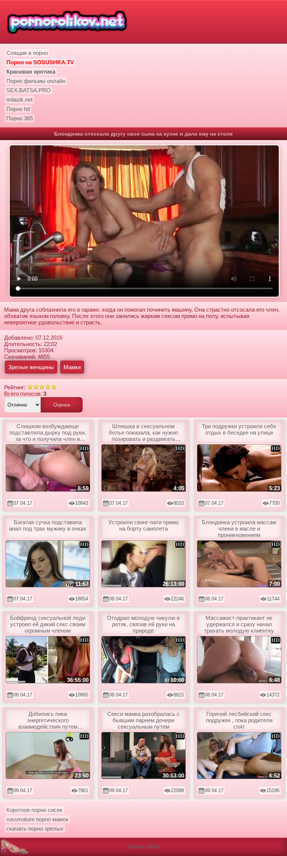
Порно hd (18, 109)
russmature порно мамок (37, 819)
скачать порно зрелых (35, 828)
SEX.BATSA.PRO (28, 90)
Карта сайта (143, 846)
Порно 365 (19, 118)
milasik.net (19, 99)
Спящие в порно (27, 53)
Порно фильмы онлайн (35, 81)
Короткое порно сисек (34, 810)
